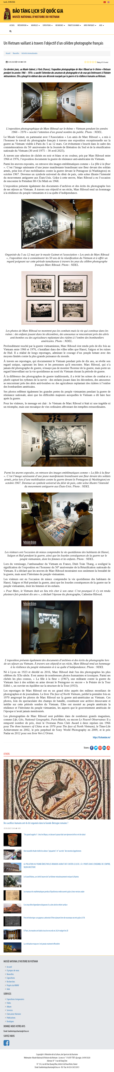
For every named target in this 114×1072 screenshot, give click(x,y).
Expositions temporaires (15, 999)
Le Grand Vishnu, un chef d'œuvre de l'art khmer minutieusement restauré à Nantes (51, 877)
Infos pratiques (89, 25)
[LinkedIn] (104, 748)
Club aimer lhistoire (14, 1014)
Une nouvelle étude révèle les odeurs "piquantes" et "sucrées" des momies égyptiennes (52, 851)
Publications (11, 1018)
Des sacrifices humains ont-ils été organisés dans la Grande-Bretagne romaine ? (36, 823)
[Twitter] (96, 748)
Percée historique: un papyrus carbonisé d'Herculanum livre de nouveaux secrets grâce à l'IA (54, 918)
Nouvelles (34, 25)
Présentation (22, 25)
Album (9, 1007)
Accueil (12, 25)
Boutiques (10, 1021)
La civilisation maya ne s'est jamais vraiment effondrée (42, 944)
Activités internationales (29, 53)
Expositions (47, 25)
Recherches (60, 25)
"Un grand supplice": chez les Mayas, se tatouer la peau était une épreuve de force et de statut (55, 835)
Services (10, 1010)
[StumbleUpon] (108, 748)
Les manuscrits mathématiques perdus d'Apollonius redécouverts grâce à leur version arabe (54, 892)
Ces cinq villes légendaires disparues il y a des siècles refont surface (45, 905)
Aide (100, 25)
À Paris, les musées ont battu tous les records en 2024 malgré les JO (46, 931)
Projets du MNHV (73, 25)
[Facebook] (92, 748)
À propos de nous (13, 970)
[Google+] (100, 748)
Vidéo (9, 1003)
